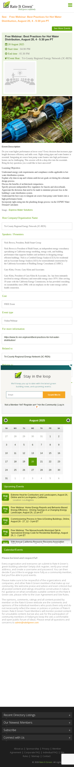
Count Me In (54, 394)
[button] (37, 376)
